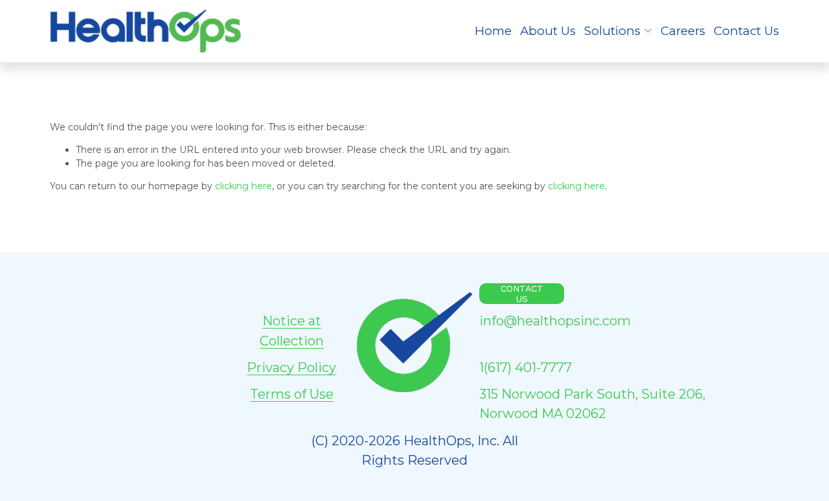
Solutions (612, 30)
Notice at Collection (292, 330)
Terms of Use (292, 394)
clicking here (243, 186)
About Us (548, 30)
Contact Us (746, 30)
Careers (683, 30)
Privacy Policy (291, 367)
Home (493, 30)
